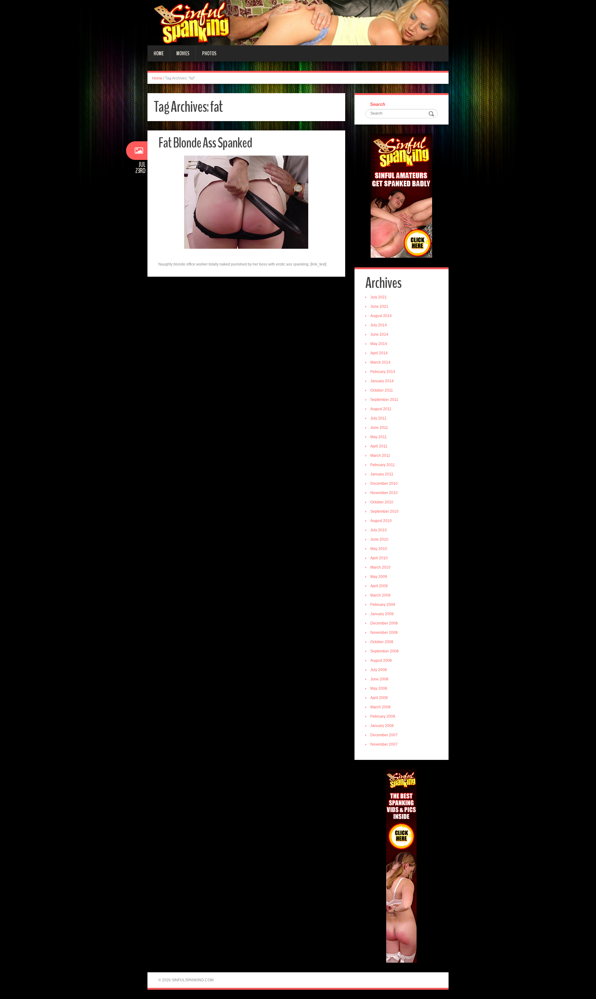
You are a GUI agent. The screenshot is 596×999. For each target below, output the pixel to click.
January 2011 (381, 474)
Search (377, 104)
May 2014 (378, 344)
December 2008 (384, 623)
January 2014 (382, 381)
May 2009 (378, 576)
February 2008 (382, 716)
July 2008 (378, 670)
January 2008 (382, 726)
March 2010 (380, 567)
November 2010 (384, 493)
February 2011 (382, 465)
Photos (209, 53)
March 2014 (380, 362)
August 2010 (381, 521)
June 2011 (379, 427)
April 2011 (378, 446)
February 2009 (382, 604)
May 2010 (378, 549)
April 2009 (379, 586)
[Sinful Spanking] (298, 22)
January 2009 (382, 614)
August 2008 (381, 660)
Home (159, 53)
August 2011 (380, 409)
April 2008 (379, 698)
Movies (182, 53)
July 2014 (378, 325)
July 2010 (378, 530)
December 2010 (384, 483)
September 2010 (384, 511)
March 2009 (380, 595)
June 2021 (379, 306)
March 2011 (380, 455)
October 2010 (381, 502)
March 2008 (380, 707)
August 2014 (381, 316)
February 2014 (382, 372)
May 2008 (378, 688)
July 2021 (378, 297)
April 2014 (379, 353)
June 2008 (379, 679)
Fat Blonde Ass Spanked (205, 143)
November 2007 (384, 744)
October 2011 (381, 390)
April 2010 (379, 558)
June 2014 (379, 334)
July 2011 (378, 418)
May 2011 (378, 437)
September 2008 (384, 651)
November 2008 (384, 632)
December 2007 (384, 735)
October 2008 (381, 642)
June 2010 (379, 539)
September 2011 (384, 399)
